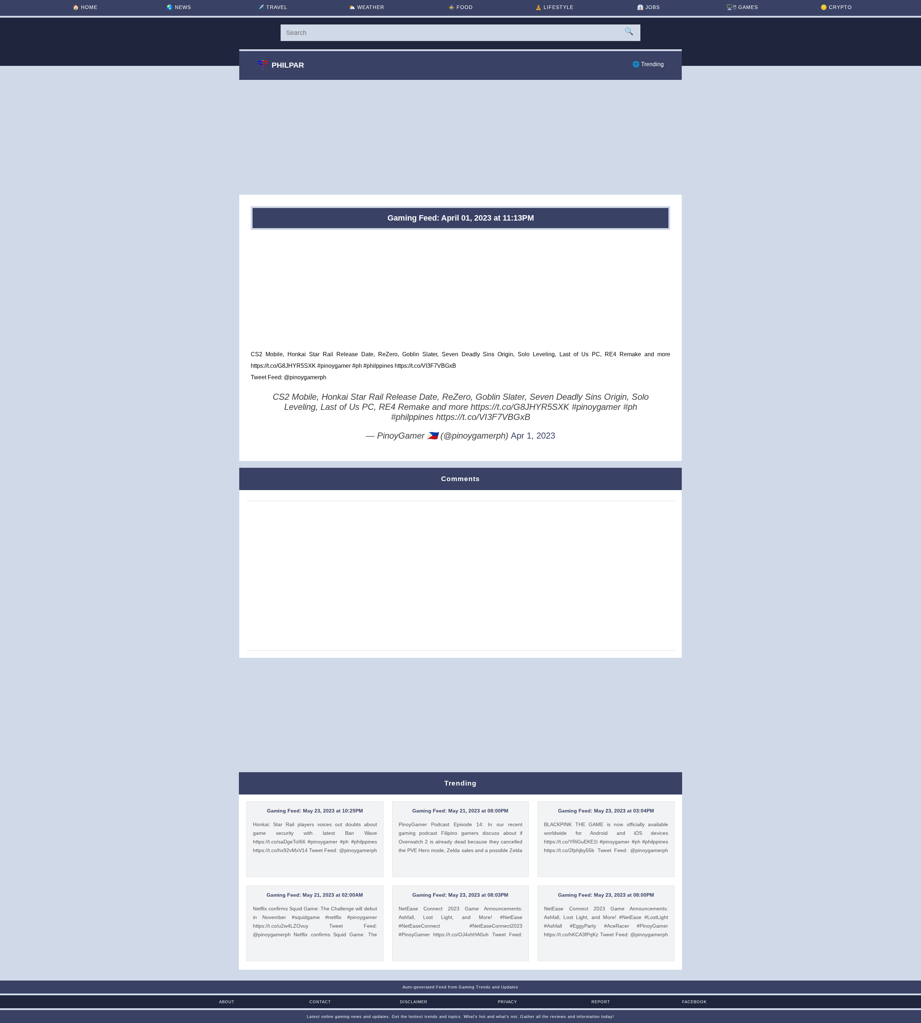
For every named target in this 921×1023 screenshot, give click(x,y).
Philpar (288, 65)
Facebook (694, 1002)
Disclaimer (413, 1002)
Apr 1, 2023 (533, 435)
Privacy (507, 1002)
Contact (320, 1002)
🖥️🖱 (742, 7)
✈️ (272, 7)
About (227, 1002)
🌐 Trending (648, 64)
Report (600, 1002)
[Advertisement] (460, 137)
